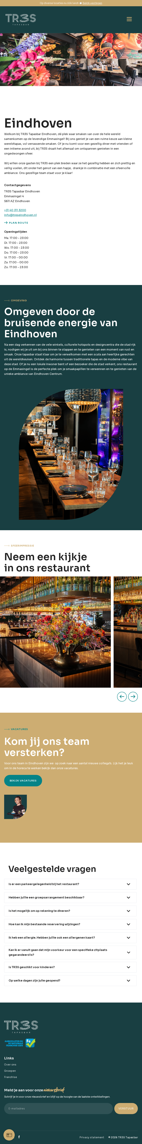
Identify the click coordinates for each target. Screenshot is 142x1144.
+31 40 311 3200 (15, 210)
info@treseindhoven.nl (20, 215)
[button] (129, 19)
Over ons (10, 1064)
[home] (22, 19)
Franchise (10, 1077)
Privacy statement (91, 1137)
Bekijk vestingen (92, 3)
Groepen (10, 1070)
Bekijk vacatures (23, 780)
